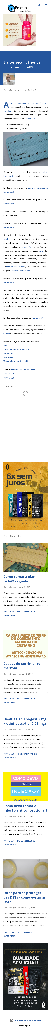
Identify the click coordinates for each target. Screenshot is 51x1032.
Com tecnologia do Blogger (27, 1020)
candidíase (25, 270)
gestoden (17, 369)
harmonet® (36, 103)
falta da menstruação (15, 267)
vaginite (14, 270)
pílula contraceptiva (20, 103)
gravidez (7, 111)
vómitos (6, 239)
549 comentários (26, 698)
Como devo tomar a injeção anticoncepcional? (25, 808)
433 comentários (26, 611)
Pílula (5, 345)
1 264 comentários (27, 754)
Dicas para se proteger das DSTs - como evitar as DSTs (24, 897)
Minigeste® (8, 357)
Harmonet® (8, 353)
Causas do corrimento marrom (21, 665)
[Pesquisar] (39, 5)
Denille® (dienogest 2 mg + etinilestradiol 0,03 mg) (24, 721)
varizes (6, 333)
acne (41, 251)
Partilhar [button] (8, 378)
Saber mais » (10, 615)
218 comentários (26, 932)
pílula (45, 172)
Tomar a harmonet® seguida (16, 361)
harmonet (30, 369)
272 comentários (26, 840)
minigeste (8, 373)
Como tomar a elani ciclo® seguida (20, 578)
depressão (26, 247)
